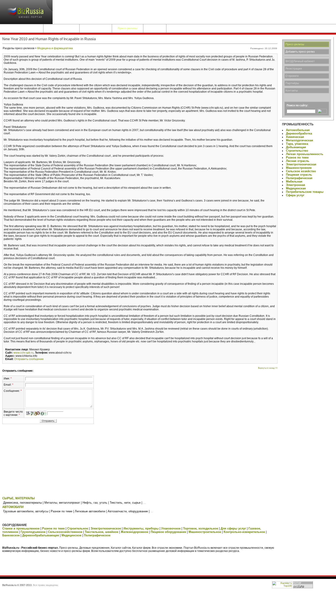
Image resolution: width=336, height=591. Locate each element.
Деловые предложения (21, 28)
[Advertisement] (139, 461)
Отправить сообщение (29, 359)
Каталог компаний (61, 28)
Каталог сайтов (95, 28)
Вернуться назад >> (267, 368)
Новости (154, 28)
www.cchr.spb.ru (23, 352)
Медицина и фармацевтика (55, 48)
